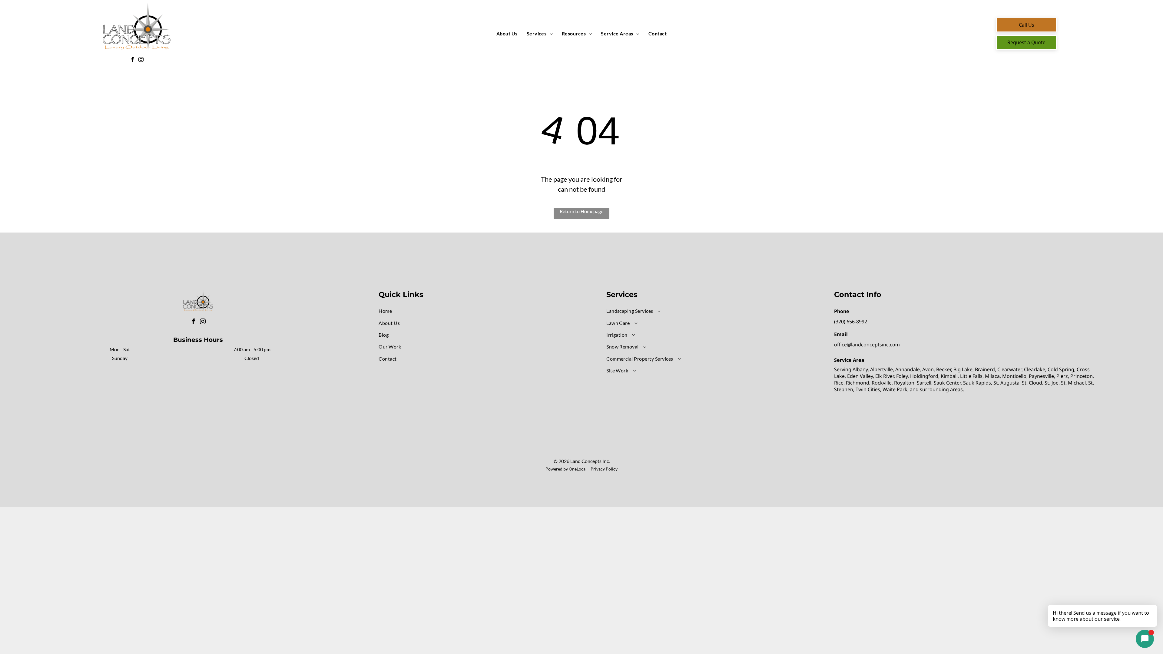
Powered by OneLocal (566, 468)
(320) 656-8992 (850, 321)
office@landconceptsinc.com (867, 344)
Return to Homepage (581, 211)
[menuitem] (507, 33)
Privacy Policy (604, 468)
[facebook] (132, 60)
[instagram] (141, 60)
